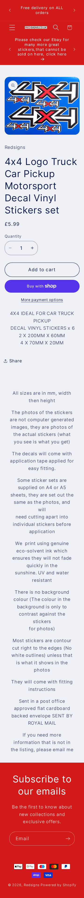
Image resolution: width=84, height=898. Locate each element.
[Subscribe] (67, 839)
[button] (12, 27)
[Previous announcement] (10, 10)
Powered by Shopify (58, 885)
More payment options (42, 300)
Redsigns (31, 885)
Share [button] (15, 360)
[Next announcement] (74, 10)
